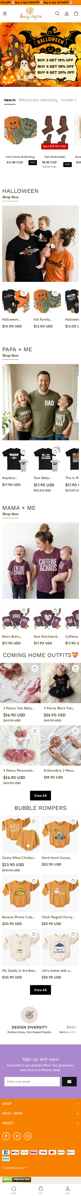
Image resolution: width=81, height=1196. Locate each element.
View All (40, 796)
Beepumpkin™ (19, 1167)
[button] (5, 13)
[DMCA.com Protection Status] (16, 1181)
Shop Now (10, 197)
